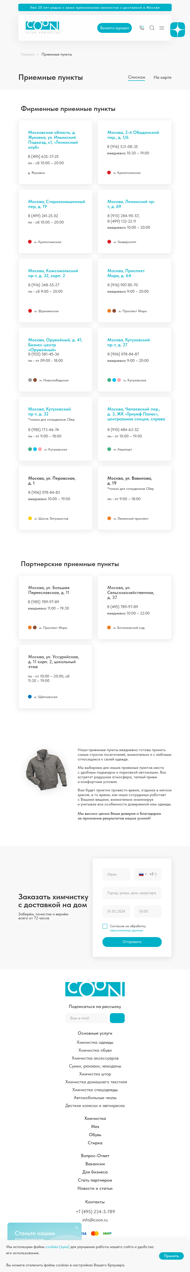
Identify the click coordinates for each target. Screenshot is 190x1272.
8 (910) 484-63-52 (123, 429)
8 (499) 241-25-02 (43, 215)
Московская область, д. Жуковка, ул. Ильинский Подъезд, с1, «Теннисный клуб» (53, 140)
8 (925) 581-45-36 (43, 354)
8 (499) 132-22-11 (121, 221)
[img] (141, 27)
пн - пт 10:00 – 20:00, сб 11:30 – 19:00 (49, 678)
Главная (27, 54)
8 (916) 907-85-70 (122, 285)
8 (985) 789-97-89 (43, 601)
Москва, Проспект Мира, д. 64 (126, 273)
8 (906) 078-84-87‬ (123, 354)
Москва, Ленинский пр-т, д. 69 (131, 204)
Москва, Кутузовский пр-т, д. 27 (128, 342)
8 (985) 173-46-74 (43, 429)
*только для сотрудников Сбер (51, 419)
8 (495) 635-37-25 (43, 156)
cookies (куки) (58, 1246)
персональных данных (126, 930)
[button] (114, 28)
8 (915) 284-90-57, (123, 215)
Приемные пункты (57, 54)
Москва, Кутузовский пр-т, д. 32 (49, 411)
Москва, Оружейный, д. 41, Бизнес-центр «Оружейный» (55, 344)
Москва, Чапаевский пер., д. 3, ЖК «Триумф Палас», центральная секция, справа (136, 413)
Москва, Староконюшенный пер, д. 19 (56, 204)
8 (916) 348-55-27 (43, 285)
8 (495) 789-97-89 (122, 606)
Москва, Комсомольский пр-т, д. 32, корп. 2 (53, 273)
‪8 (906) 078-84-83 (44, 492)
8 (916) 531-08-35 (122, 146)
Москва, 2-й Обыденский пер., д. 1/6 (133, 135)
